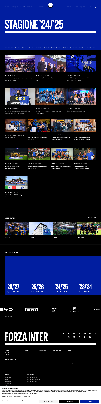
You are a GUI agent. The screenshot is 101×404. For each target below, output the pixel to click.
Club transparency (72, 363)
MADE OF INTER (39, 7)
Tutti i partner (8, 316)
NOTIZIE (7, 7)
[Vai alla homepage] (50, 5)
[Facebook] (74, 337)
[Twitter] (69, 337)
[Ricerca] (95, 7)
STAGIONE (15, 7)
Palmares (70, 367)
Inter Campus (91, 47)
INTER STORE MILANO (32, 377)
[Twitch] (90, 333)
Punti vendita (8, 377)
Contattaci (39, 353)
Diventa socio (26, 353)
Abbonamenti (8, 381)
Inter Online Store (10, 357)
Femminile (38, 47)
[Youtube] (85, 333)
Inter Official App (9, 359)
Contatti (69, 365)
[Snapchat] (64, 337)
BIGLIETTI (82, 7)
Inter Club (82, 47)
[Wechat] (79, 337)
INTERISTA (68, 7)
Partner (65, 47)
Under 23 (46, 47)
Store (76, 7)
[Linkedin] (74, 333)
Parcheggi (7, 383)
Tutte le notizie (9, 47)
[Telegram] (63, 333)
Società (24, 47)
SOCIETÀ (22, 7)
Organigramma (71, 353)
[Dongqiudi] (85, 337)
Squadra (17, 47)
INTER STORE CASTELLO (33, 381)
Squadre (7, 352)
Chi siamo (55, 353)
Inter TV (7, 354)
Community (73, 47)
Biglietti (31, 47)
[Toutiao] (90, 337)
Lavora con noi (71, 361)
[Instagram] (95, 333)
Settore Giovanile (56, 47)
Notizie (7, 350)
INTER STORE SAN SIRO (32, 379)
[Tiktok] (79, 333)
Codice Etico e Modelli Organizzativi (76, 359)
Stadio (6, 379)
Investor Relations (72, 357)
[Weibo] (69, 333)
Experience (25, 355)
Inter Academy (41, 350)
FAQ (6, 385)
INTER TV (29, 7)
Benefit (24, 357)
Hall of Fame (70, 355)
